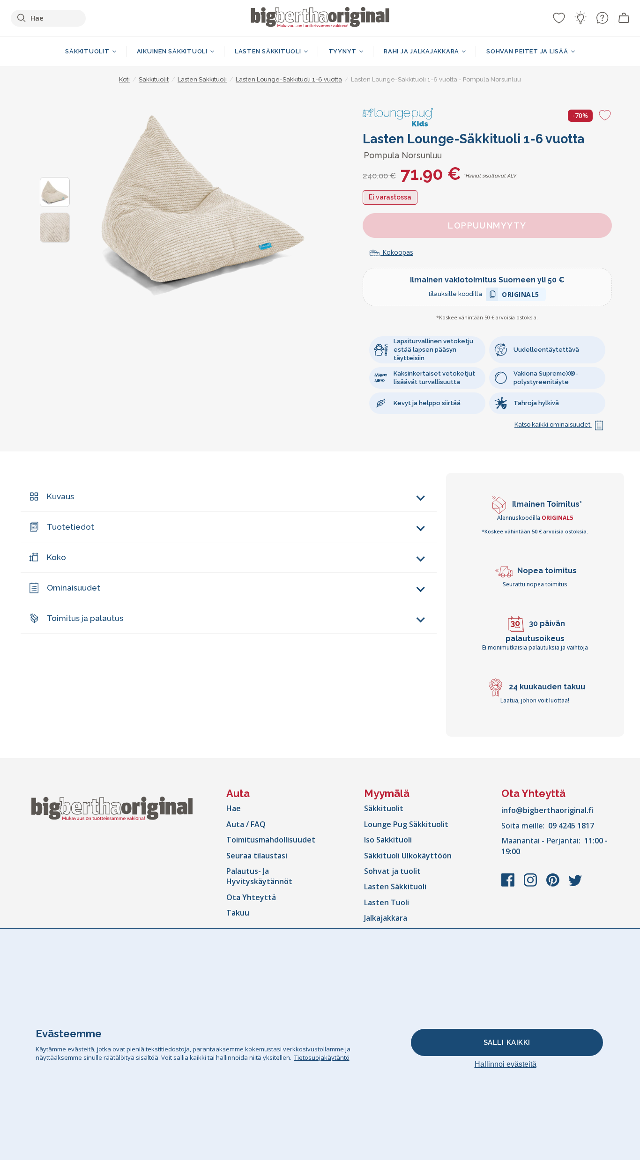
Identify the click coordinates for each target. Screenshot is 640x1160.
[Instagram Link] (531, 884)
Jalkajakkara (385, 918)
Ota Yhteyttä (251, 897)
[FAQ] (602, 18)
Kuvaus (60, 496)
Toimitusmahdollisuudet (270, 840)
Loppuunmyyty (487, 225)
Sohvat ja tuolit (392, 871)
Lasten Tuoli (386, 902)
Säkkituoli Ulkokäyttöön (408, 855)
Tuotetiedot (70, 527)
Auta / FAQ (246, 824)
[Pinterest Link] (553, 884)
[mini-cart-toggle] (624, 18)
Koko (56, 557)
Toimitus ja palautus (85, 618)
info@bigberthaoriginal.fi (547, 810)
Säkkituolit (383, 808)
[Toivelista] (559, 18)
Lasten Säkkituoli (395, 886)
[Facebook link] (508, 884)
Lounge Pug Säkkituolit (406, 824)
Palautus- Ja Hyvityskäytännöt (259, 876)
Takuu (237, 913)
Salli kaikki (507, 1042)
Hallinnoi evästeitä (505, 1064)
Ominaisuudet (73, 587)
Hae (233, 808)
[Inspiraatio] (580, 18)
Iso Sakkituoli (388, 840)
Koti (124, 79)
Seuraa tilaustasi (256, 855)
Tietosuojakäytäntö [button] (322, 1057)
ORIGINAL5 (520, 296)
